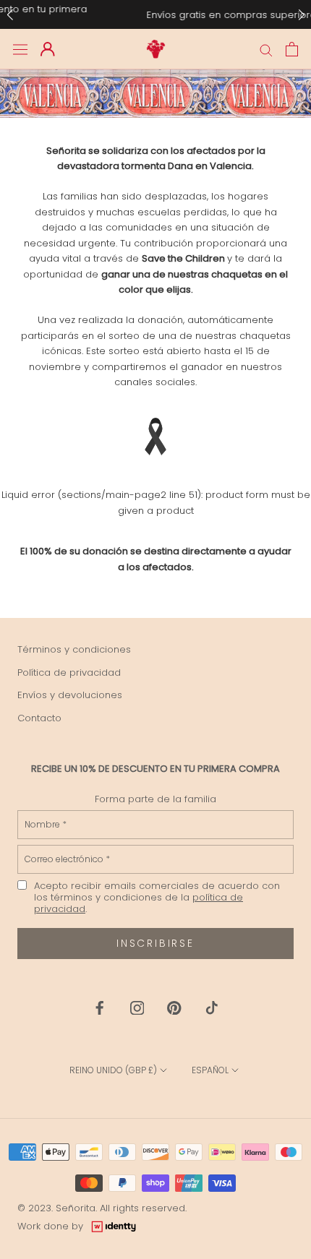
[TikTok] (212, 1007)
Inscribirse (155, 943)
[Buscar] (266, 49)
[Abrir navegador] (20, 49)
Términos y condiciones (74, 649)
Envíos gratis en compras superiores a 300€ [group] (157, 14)
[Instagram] (137, 1007)
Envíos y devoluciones (69, 695)
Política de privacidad (69, 672)
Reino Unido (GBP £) (113, 1070)
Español (210, 1070)
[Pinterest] (174, 1007)
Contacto (39, 718)
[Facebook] (100, 1007)
